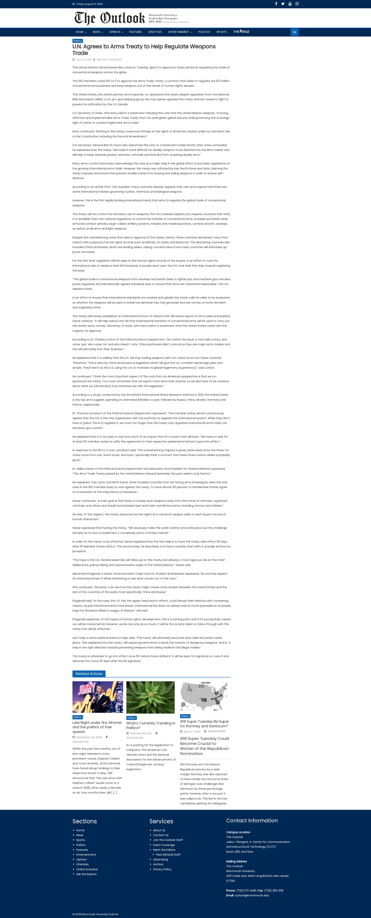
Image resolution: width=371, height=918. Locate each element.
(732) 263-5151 (273, 890)
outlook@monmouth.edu (252, 895)
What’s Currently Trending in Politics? (150, 725)
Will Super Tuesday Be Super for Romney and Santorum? (204, 723)
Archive (158, 864)
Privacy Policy (162, 869)
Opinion (114, 32)
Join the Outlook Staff (168, 840)
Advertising (160, 859)
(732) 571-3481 (246, 890)
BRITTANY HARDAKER (109, 59)
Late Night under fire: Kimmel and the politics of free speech (96, 727)
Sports (222, 32)
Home (79, 32)
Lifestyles (155, 32)
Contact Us (160, 835)
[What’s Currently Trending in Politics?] (151, 697)
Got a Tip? (241, 32)
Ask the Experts (86, 874)
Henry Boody (80, 742)
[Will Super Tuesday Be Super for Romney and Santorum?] (205, 696)
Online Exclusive (87, 869)
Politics (204, 32)
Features (135, 32)
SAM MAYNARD (217, 731)
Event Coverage (164, 845)
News (96, 32)
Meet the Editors (164, 850)
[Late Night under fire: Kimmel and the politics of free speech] (97, 697)
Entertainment (178, 32)
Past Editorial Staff (168, 855)
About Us (159, 830)
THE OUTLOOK (134, 738)
